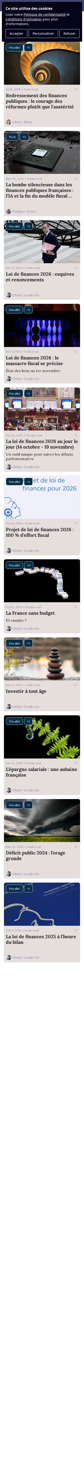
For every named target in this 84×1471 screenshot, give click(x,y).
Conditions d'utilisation (24, 19)
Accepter (16, 33)
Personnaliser (43, 33)
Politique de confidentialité (45, 14)
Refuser (69, 33)
